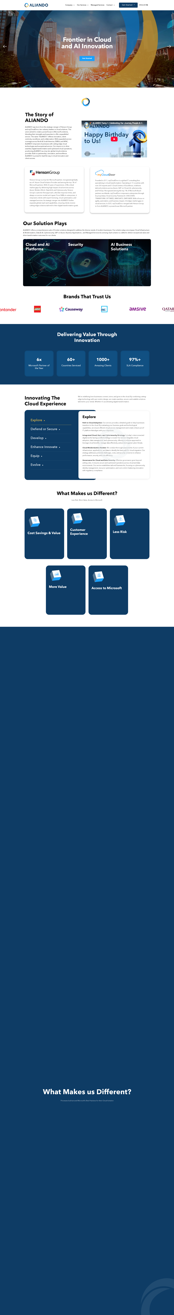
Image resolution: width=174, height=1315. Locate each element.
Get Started (87, 58)
